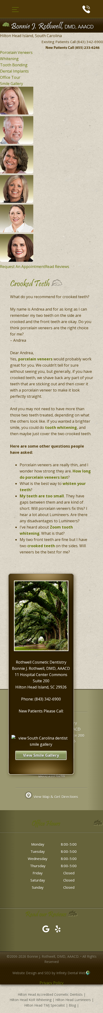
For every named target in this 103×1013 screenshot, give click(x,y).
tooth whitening (61, 427)
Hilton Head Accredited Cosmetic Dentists (50, 994)
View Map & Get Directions (56, 796)
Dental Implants (14, 71)
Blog (72, 1005)
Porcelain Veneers (16, 52)
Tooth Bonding (14, 65)
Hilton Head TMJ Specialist (44, 1005)
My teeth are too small (42, 496)
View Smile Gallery (41, 755)
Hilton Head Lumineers (73, 999)
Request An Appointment (22, 266)
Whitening (9, 58)
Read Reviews (57, 266)
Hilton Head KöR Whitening (31, 999)
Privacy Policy (51, 982)
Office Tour (10, 77)
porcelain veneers (35, 359)
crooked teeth (41, 545)
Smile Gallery (11, 83)
